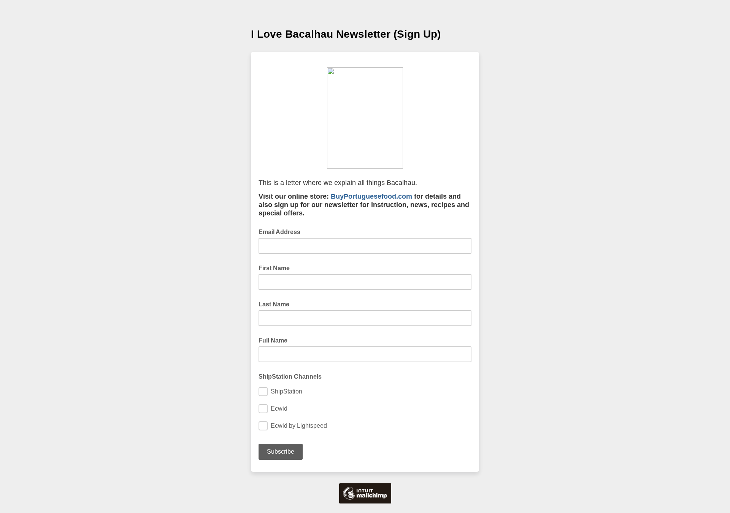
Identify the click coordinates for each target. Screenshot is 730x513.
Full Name (273, 340)
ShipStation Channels (290, 376)
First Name (274, 268)
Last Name (274, 304)
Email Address (282, 231)
